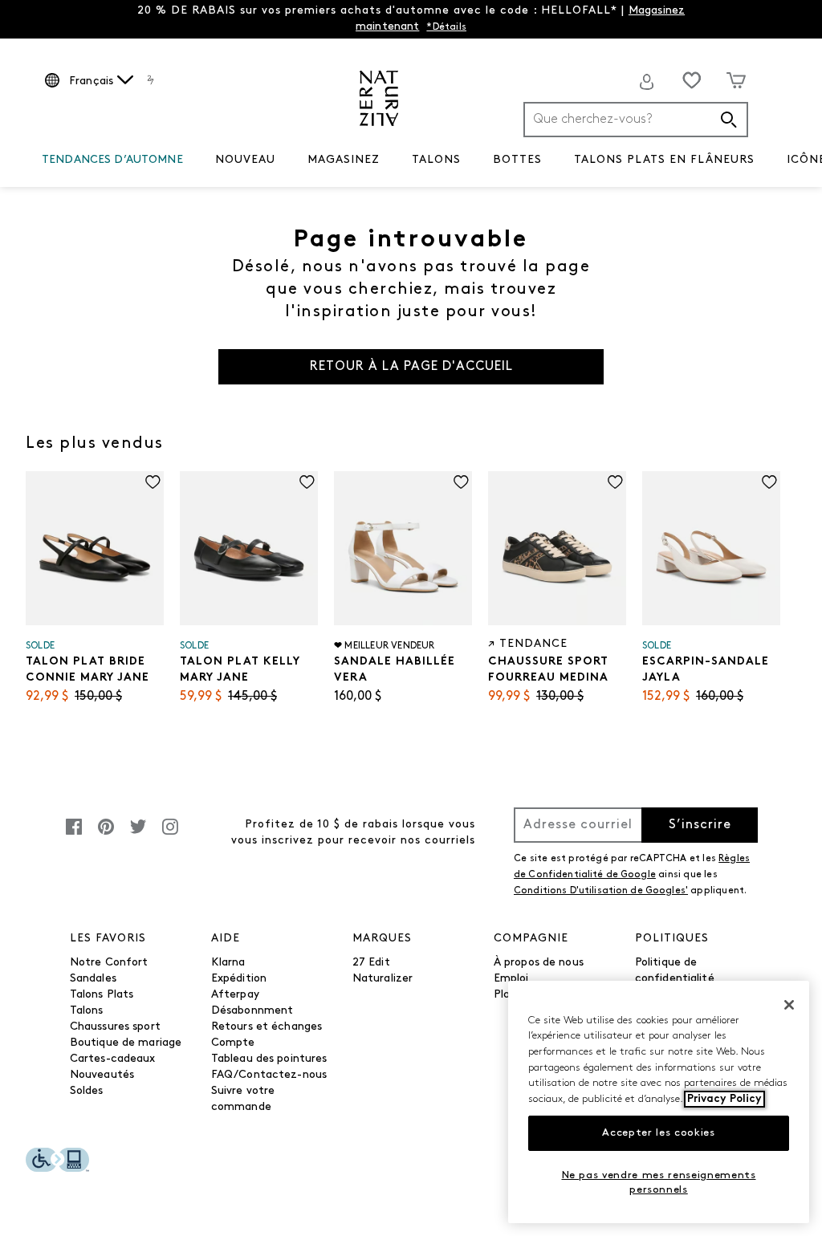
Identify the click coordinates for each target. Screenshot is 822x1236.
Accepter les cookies (658, 1133)
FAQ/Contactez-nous (269, 1075)
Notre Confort (109, 963)
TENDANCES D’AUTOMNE (112, 160)
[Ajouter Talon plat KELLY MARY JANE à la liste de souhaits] (307, 482)
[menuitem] (112, 163)
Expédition (239, 979)
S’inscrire (700, 825)
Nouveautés (102, 1075)
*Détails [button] (446, 27)
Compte (233, 1043)
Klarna (228, 963)
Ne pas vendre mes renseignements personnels (659, 1182)
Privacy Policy (724, 1099)
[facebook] (74, 835)
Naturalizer (382, 979)
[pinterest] (106, 835)
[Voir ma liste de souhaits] (692, 80)
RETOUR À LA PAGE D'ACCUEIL (411, 366)
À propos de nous (539, 963)
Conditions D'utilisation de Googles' (601, 891)
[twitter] (138, 835)
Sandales (93, 979)
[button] (191, 160)
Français (91, 81)
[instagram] (170, 835)
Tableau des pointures (269, 1059)
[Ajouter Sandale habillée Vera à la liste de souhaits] (461, 482)
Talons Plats (102, 995)
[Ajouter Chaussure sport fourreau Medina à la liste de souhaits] (615, 482)
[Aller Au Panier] (736, 80)
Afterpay (235, 995)
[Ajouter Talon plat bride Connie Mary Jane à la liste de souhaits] (153, 482)
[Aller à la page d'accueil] (379, 98)
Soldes (87, 1091)
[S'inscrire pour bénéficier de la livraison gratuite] (647, 82)
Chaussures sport (115, 1027)
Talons (87, 1011)
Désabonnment (252, 1011)
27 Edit (371, 963)
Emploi (511, 979)
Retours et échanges (267, 1027)
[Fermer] (789, 1005)
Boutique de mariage (126, 1043)
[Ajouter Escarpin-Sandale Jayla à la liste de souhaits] (769, 482)
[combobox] (635, 119)
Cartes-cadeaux (113, 1059)
